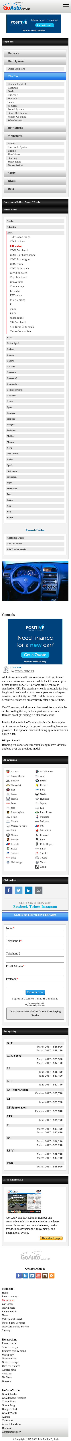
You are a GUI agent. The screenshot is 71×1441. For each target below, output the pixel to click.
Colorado (11, 372)
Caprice (10, 355)
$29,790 (51, 1119)
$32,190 (50, 1063)
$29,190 (50, 1050)
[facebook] (18, 1275)
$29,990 (50, 1059)
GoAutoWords (9, 1413)
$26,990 (50, 1046)
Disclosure (7, 1428)
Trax (9, 494)
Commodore (13, 384)
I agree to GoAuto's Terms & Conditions (35, 998)
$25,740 (49, 1093)
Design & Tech (9, 1409)
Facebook (20, 906)
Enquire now (35, 992)
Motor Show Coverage (13, 1322)
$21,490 (51, 1075)
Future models (9, 1311)
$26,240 (50, 1141)
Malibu (10, 436)
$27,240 (50, 1145)
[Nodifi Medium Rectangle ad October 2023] (35, 663)
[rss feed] (51, 1275)
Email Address (15, 966)
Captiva (10, 361)
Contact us (7, 1420)
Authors (6, 1416)
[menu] (66, 6)
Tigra (9, 482)
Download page (51, 1238)
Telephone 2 (13, 953)
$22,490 (50, 1132)
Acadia (10, 221)
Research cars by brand (14, 1351)
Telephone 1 (14, 940)
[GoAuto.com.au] (15, 11)
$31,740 (50, 1157)
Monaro (10, 442)
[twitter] (25, 1275)
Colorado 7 (12, 378)
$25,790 (51, 1102)
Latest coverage (10, 1296)
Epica (9, 407)
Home (5, 1292)
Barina (10, 337)
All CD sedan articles (17, 549)
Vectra (10, 500)
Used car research (11, 1366)
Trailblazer (12, 488)
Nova (9, 448)
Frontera (11, 419)
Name (10, 928)
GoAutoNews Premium (14, 1398)
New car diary (9, 1358)
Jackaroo (11, 430)
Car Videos (7, 1304)
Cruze (10, 401)
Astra (10, 232)
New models (8, 1307)
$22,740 (51, 1084)
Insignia (11, 424)
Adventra (11, 227)
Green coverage (10, 1362)
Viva (9, 506)
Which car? (8, 1354)
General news (9, 1369)
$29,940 (49, 1111)
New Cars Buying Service (15, 1326)
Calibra (10, 349)
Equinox (11, 413)
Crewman (11, 395)
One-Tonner (12, 453)
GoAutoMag (8, 1405)
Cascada (11, 366)
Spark (10, 465)
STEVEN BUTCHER (24, 671)
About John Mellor (11, 1424)
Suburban (12, 477)
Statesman (12, 471)
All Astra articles (14, 543)
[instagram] (45, 1275)
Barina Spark (13, 343)
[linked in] (32, 1275)
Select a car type (10, 1347)
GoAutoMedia (9, 1394)
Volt (9, 511)
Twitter (34, 906)
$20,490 (51, 1071)
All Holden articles (15, 538)
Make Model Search (12, 1319)
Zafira (10, 517)
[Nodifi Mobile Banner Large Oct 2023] (33, 31)
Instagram (49, 906)
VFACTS (7, 1373)
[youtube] (38, 1275)
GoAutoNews (9, 1401)
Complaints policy (11, 1431)
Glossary (6, 1381)
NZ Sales (6, 1377)
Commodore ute (14, 390)
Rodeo (10, 459)
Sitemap (6, 1330)
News (5, 1315)
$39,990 (50, 1166)
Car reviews (8, 1300)
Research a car (9, 1343)
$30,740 (50, 1154)
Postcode (12, 978)
